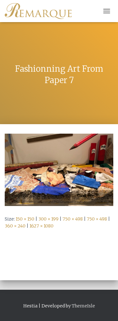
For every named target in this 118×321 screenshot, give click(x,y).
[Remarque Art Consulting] (40, 11)
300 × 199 (48, 219)
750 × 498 (73, 219)
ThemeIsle (83, 306)
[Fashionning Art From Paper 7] (59, 169)
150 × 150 (25, 219)
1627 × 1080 (41, 226)
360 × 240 (15, 226)
